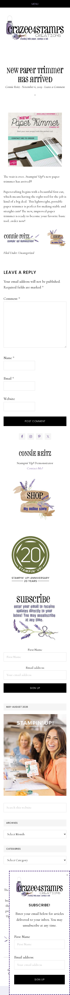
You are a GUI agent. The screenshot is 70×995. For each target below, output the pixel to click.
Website (9, 399)
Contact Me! (35, 468)
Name (9, 358)
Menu (35, 4)
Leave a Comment (54, 87)
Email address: (35, 668)
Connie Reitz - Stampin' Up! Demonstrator (35, 27)
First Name (35, 650)
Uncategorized (26, 253)
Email (9, 378)
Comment (12, 299)
